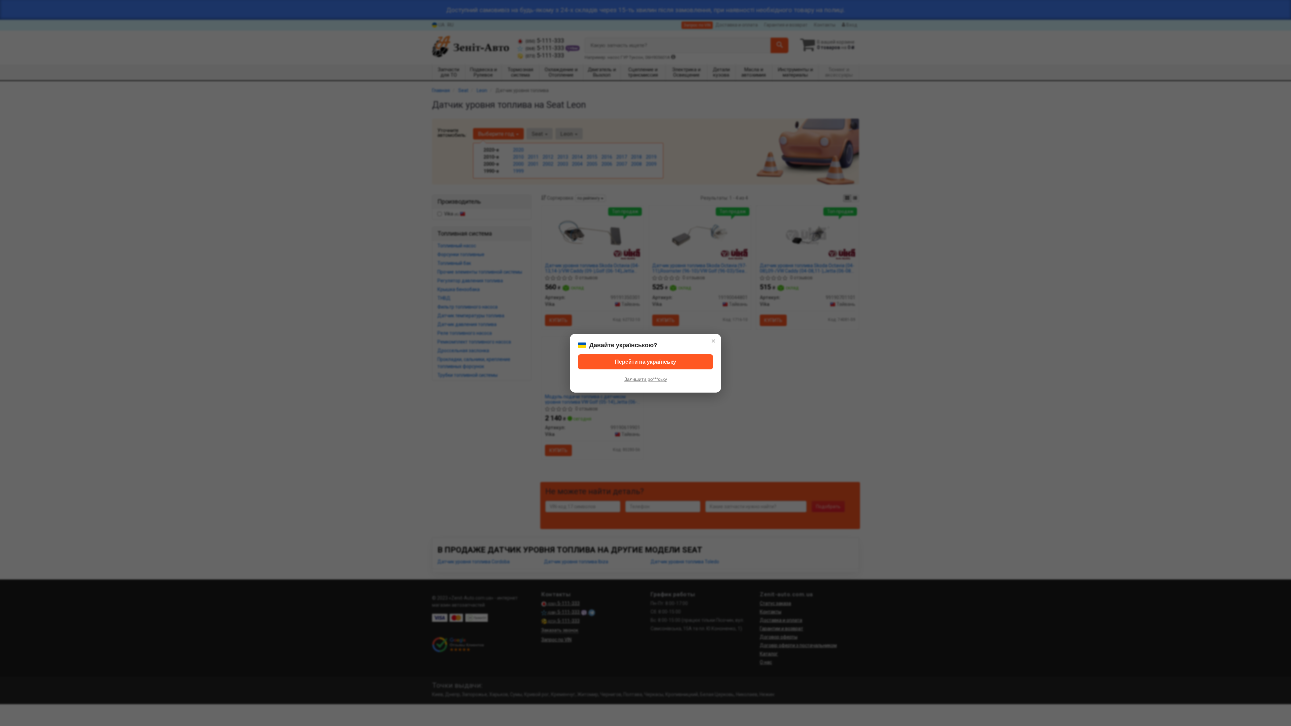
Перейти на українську (645, 362)
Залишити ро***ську (645, 379)
